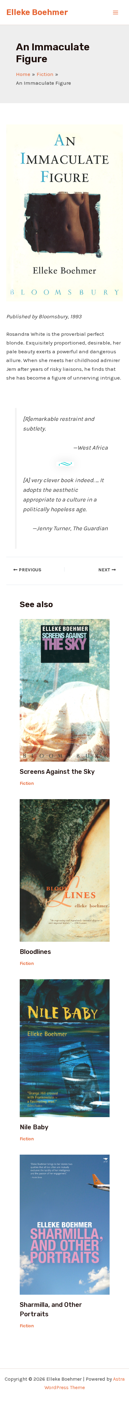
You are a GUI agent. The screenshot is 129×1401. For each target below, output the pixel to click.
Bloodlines (35, 951)
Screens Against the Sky (57, 771)
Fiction (27, 783)
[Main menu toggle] (116, 12)
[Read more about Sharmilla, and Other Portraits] (65, 1224)
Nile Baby (34, 1127)
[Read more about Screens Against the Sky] (65, 690)
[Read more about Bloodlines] (65, 870)
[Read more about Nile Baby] (65, 1048)
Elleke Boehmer (37, 12)
